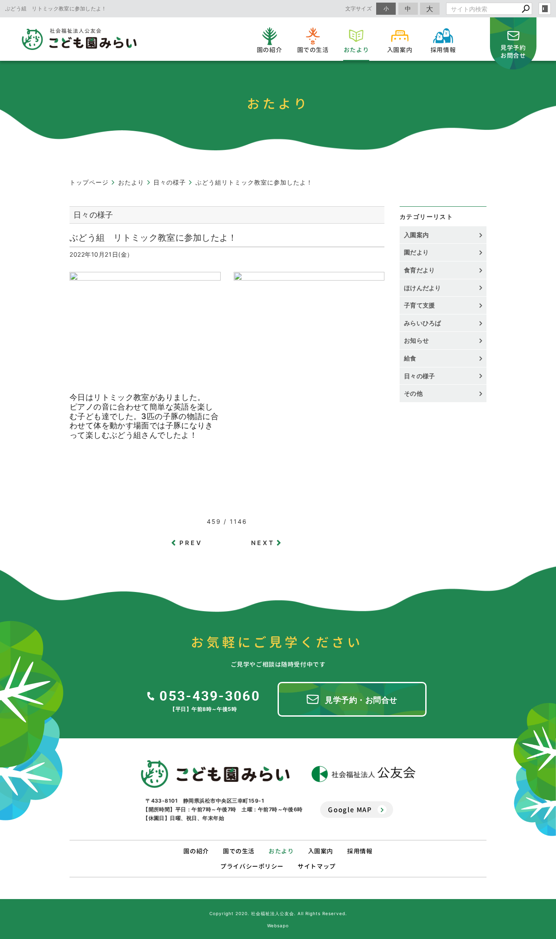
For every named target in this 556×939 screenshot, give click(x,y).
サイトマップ (316, 866)
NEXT (263, 542)
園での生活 (239, 851)
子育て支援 (419, 305)
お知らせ (416, 340)
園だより (416, 252)
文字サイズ (358, 8)
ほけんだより (422, 287)
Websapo (278, 925)
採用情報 (359, 851)
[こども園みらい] (215, 774)
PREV (191, 542)
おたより (281, 851)
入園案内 (416, 234)
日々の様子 (419, 376)
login (545, 9)
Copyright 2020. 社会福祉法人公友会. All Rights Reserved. (278, 913)
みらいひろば (422, 323)
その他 (416, 393)
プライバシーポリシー (252, 866)
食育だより (419, 270)
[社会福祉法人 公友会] (363, 774)
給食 (410, 358)
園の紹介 (195, 851)
